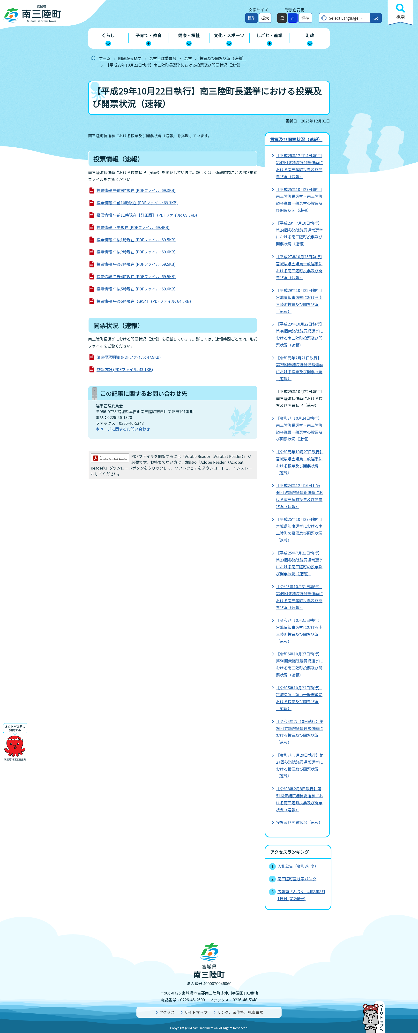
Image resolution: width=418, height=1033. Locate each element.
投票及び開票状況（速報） (223, 58)
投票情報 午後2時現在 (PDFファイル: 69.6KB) (136, 252)
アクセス (167, 1012)
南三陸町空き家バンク (296, 878)
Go (376, 18)
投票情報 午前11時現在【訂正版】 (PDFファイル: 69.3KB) (147, 215)
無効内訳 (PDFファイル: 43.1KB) (125, 369)
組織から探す (130, 58)
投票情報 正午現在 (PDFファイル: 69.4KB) (133, 227)
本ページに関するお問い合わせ (123, 429)
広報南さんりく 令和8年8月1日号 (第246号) (301, 895)
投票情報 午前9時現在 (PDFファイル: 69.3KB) (136, 190)
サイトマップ (196, 1012)
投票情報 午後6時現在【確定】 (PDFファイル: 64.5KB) (144, 301)
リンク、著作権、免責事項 (240, 1012)
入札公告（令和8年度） (297, 866)
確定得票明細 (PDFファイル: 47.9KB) (129, 357)
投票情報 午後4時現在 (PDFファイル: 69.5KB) (136, 276)
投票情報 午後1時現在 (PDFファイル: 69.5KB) (136, 240)
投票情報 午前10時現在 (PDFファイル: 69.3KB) (137, 202)
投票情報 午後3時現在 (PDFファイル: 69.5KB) (136, 264)
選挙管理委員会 (162, 58)
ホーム (105, 58)
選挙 (188, 58)
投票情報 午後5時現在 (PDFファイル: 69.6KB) (136, 289)
